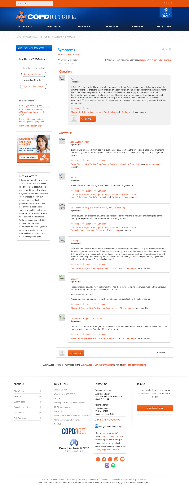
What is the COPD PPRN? (64, 394)
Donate (166, 13)
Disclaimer (70, 479)
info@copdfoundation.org (107, 449)
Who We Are (19, 391)
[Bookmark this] (166, 49)
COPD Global (19, 401)
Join (163, 3)
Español (57, 424)
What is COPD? (60, 390)
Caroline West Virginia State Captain (155, 60)
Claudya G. (75, 112)
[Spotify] (113, 465)
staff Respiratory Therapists (134, 364)
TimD (73, 338)
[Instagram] (116, 459)
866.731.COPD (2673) (112, 436)
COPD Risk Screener (62, 407)
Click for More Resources (31, 47)
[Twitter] (104, 459)
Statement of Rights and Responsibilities (129, 479)
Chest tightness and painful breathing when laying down (31, 120)
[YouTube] (122, 459)
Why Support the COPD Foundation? (69, 402)
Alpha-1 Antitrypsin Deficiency (67, 420)
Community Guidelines (98, 479)
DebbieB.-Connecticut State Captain (86, 230)
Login (170, 3)
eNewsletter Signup (155, 408)
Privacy (82, 479)
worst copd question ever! (30, 125)
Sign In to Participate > (33, 86)
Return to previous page (68, 54)
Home (18, 37)
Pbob (73, 79)
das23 (116, 268)
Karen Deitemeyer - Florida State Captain (89, 197)
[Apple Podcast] (107, 465)
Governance (19, 412)
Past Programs (20, 418)
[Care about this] (163, 49)
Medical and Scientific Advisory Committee (72, 415)
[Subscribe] (170, 49)
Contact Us (58, 411)
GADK (73, 164)
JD (82, 112)
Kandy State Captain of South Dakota (100, 112)
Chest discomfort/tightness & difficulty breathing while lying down (32, 112)
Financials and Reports (23, 407)
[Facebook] (98, 459)
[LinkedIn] (110, 459)
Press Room (19, 396)
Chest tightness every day (30, 105)
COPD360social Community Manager (96, 364)
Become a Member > (33, 74)
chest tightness (68, 63)
